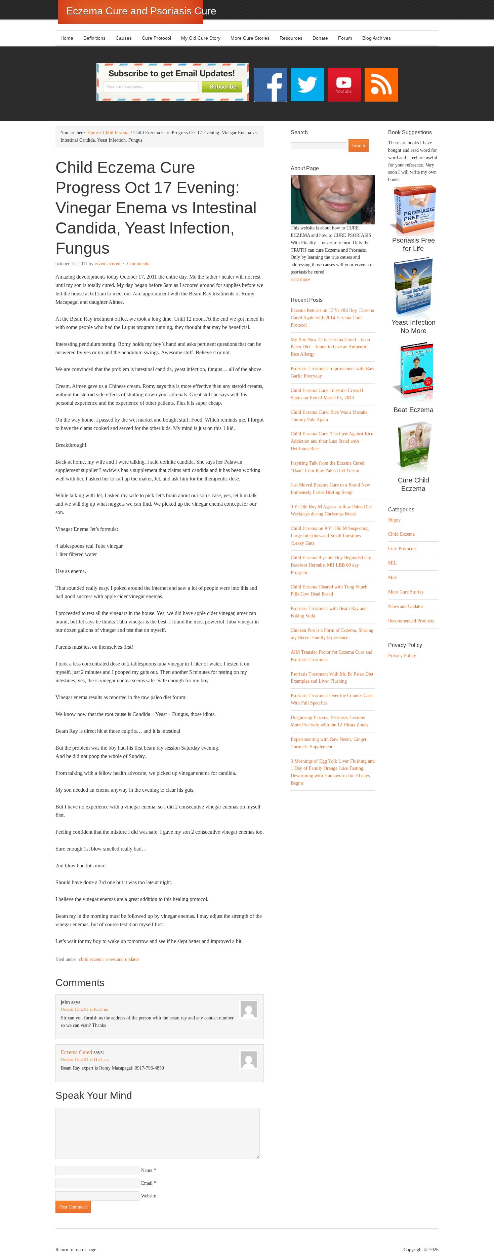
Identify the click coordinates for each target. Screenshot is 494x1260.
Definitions (92, 38)
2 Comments (137, 263)
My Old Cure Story (200, 38)
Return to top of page (75, 1249)
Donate (320, 38)
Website (148, 1195)
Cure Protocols (402, 548)
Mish (393, 577)
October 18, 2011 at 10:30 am (84, 1009)
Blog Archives (376, 38)
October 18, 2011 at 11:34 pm (85, 1059)
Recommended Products (411, 620)
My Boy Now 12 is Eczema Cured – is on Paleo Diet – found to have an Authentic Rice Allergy (330, 347)
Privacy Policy (402, 655)
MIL (392, 563)
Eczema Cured (107, 263)
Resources (291, 38)
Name (146, 1170)
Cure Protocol (156, 38)
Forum (345, 38)
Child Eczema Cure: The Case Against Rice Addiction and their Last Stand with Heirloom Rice (332, 441)
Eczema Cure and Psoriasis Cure (141, 10)
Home (66, 38)
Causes (121, 38)
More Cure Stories (250, 38)
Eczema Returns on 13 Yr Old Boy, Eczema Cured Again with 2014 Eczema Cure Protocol (332, 318)
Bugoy (394, 520)
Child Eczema (91, 959)
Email (147, 1183)
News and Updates (122, 959)
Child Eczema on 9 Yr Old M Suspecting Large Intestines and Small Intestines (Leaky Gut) (330, 536)
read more (300, 279)
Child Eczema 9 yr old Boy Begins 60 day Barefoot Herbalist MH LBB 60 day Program (331, 565)
